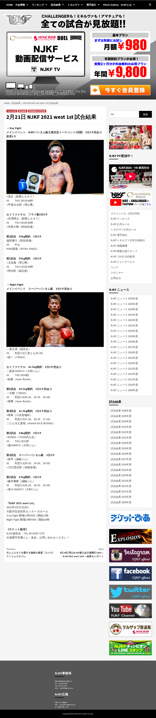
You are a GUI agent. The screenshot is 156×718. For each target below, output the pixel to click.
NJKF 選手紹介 (119, 235)
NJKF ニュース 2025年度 (124, 304)
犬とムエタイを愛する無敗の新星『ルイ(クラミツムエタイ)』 (30, 552)
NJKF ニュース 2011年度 (124, 379)
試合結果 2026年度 (121, 410)
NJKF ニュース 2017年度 (124, 347)
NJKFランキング (120, 218)
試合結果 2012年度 (121, 486)
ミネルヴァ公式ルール (123, 229)
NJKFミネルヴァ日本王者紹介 (128, 240)
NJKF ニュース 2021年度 (124, 325)
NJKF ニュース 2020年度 (124, 330)
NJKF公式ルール (120, 224)
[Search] (150, 5)
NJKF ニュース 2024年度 (124, 309)
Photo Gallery (111, 4)
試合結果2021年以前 (37, 111)
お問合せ (116, 278)
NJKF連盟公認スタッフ (124, 251)
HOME (9, 4)
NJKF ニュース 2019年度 (124, 336)
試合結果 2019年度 (121, 448)
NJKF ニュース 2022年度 (124, 320)
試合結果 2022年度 (121, 432)
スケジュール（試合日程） (126, 213)
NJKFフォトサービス (123, 262)
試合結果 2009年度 (121, 502)
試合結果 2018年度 (121, 453)
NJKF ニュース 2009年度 (124, 390)
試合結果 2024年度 (121, 421)
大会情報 (20, 4)
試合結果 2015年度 (121, 470)
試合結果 (56, 4)
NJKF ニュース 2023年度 (124, 314)
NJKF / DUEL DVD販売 (123, 256)
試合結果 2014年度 (121, 475)
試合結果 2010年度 (121, 497)
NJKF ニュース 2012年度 (124, 374)
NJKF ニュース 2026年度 (124, 298)
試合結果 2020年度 (121, 443)
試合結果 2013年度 (121, 480)
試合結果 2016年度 (121, 464)
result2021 (11, 111)
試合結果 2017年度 (121, 459)
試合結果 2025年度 (121, 416)
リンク (114, 267)
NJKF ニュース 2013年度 (124, 368)
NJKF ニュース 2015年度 (124, 358)
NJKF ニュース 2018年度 (124, 341)
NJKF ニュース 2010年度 (124, 384)
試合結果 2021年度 (121, 437)
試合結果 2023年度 (121, 426)
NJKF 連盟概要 (119, 245)
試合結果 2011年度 (121, 491)
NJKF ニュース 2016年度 (124, 352)
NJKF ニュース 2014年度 (124, 363)
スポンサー (117, 272)
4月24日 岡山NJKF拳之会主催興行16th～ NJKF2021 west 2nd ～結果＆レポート (82, 552)
